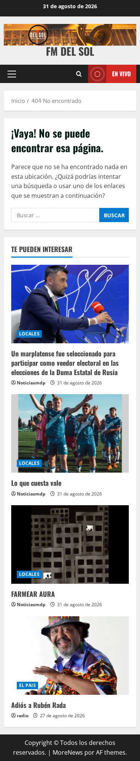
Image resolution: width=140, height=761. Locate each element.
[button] (12, 74)
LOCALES (29, 334)
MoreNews (68, 752)
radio (22, 715)
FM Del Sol (70, 51)
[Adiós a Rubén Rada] (70, 655)
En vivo (121, 73)
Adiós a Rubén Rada (38, 705)
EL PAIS (27, 685)
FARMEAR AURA (33, 594)
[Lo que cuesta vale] (70, 433)
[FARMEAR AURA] (70, 544)
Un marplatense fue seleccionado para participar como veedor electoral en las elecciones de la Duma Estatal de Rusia (65, 363)
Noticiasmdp (31, 383)
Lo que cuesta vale (36, 483)
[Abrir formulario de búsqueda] (79, 74)
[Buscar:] (55, 215)
